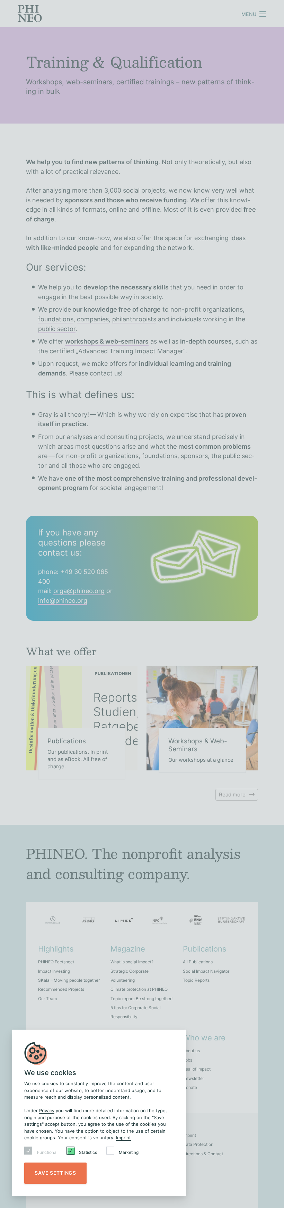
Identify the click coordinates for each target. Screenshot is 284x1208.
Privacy (46, 1110)
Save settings (55, 1173)
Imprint (123, 1137)
